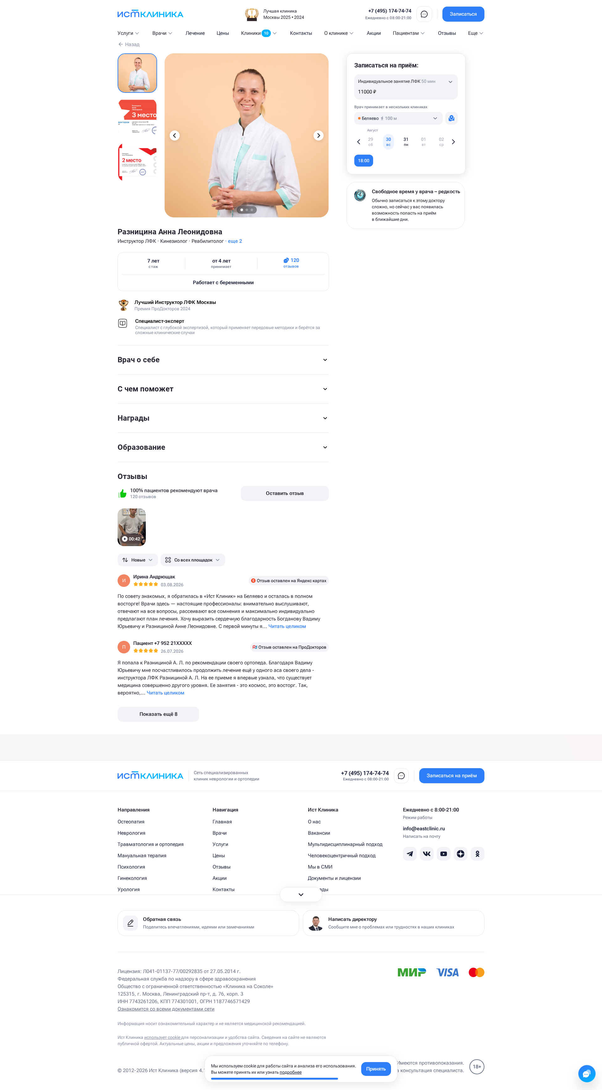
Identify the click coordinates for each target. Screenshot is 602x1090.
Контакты (301, 33)
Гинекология (132, 878)
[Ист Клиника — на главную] (150, 14)
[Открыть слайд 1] (137, 73)
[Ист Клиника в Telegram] (410, 854)
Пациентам (406, 33)
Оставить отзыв (285, 493)
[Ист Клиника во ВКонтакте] (427, 854)
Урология (129, 889)
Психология (131, 867)
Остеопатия (131, 822)
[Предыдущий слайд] (175, 135)
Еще (473, 33)
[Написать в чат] (424, 14)
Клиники (254, 33)
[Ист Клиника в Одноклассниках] (477, 854)
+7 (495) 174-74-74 (389, 11)
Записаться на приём (452, 776)
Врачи (159, 33)
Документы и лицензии (334, 878)
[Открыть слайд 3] (137, 162)
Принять (376, 1069)
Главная (222, 822)
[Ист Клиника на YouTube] (444, 854)
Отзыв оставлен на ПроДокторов (292, 647)
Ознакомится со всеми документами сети (166, 1009)
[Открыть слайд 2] (137, 117)
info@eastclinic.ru (424, 829)
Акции (374, 33)
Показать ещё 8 (158, 714)
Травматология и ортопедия (151, 844)
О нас (314, 822)
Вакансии (319, 833)
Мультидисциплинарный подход (345, 844)
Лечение (195, 33)
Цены (223, 33)
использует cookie (162, 1037)
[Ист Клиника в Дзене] (460, 854)
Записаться (463, 14)
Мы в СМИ (320, 867)
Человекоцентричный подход (342, 856)
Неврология (131, 833)
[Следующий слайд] (319, 135)
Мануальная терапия (142, 856)
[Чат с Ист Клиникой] (587, 1073)
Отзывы (447, 33)
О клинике (336, 33)
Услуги (125, 33)
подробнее (291, 1072)
